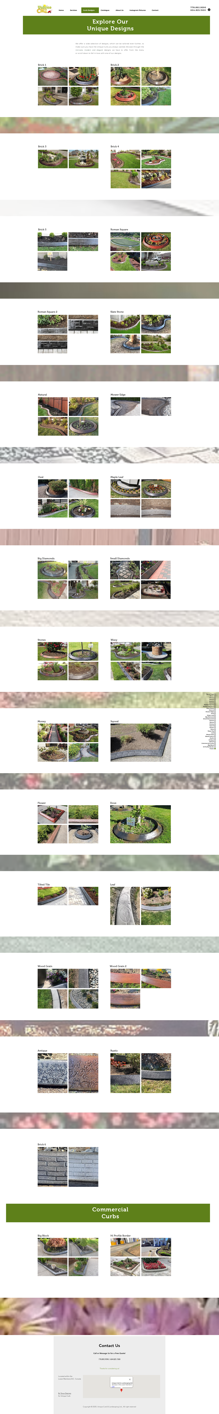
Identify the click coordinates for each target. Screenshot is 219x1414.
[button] (53, 76)
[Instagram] (209, 9)
